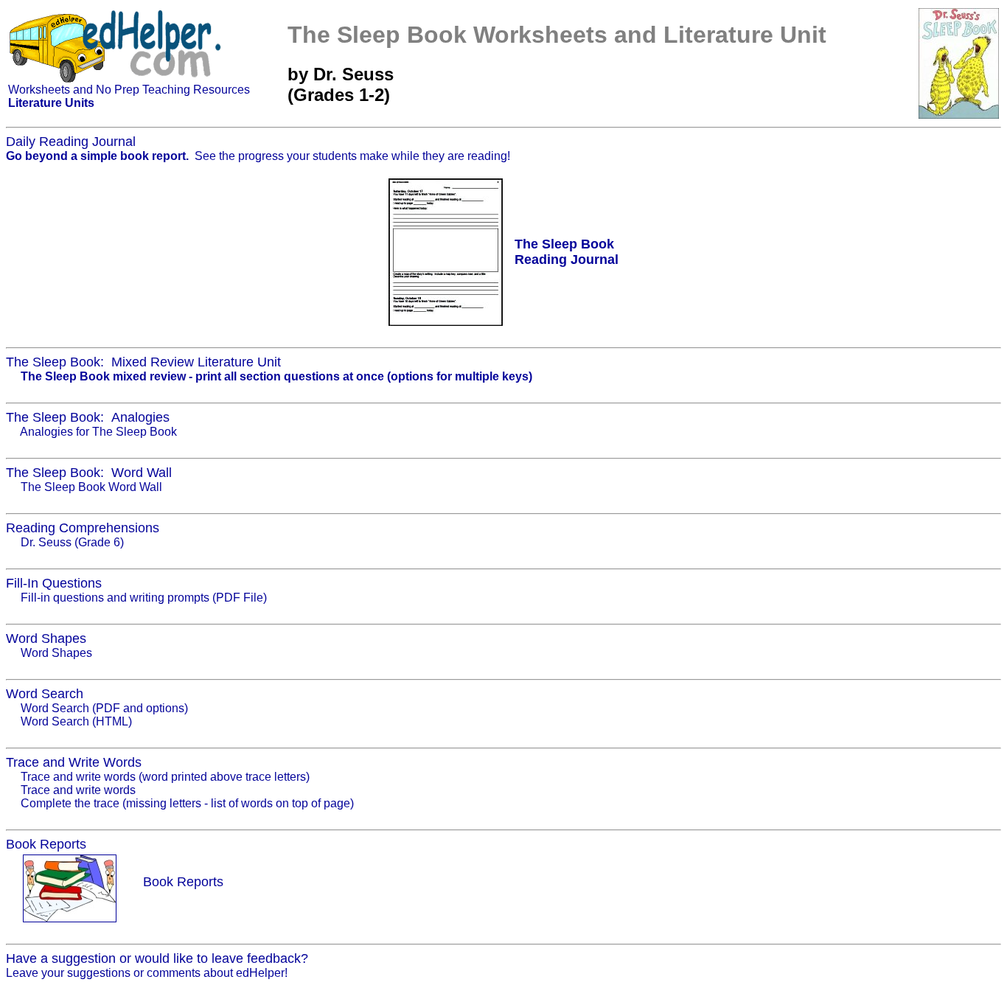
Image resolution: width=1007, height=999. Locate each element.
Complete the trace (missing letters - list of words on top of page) (187, 803)
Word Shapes (56, 653)
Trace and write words (78, 790)
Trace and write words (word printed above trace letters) (165, 776)
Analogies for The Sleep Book (98, 431)
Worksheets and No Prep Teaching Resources (129, 89)
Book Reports (183, 881)
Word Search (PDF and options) (104, 708)
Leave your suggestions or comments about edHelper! (147, 973)
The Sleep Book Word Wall (91, 487)
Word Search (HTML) (76, 721)
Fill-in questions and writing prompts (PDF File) (144, 597)
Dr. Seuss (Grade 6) (72, 542)
